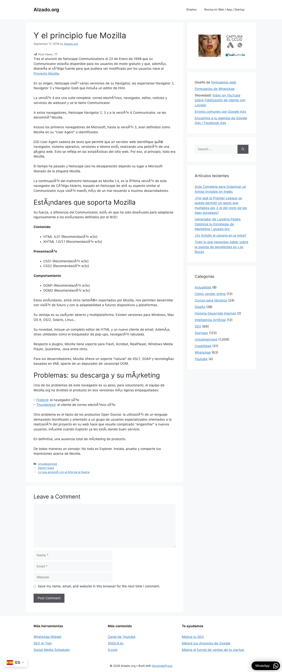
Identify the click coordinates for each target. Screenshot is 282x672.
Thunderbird (45, 405)
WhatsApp (203, 352)
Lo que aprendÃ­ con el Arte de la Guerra (63, 472)
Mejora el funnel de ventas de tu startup (213, 650)
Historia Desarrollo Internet (215, 313)
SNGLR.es (116, 643)
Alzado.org (46, 9)
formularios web (223, 82)
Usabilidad (203, 346)
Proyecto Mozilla (46, 73)
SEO (198, 326)
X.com (112, 650)
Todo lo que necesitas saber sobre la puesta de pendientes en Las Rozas (221, 247)
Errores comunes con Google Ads (220, 112)
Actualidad (203, 287)
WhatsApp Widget (47, 637)
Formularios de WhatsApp (214, 89)
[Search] (242, 149)
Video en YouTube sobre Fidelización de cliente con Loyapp (220, 100)
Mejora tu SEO (193, 637)
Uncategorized (47, 463)
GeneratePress (162, 666)
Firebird (42, 400)
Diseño (200, 307)
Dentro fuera (46, 467)
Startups (201, 333)
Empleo (191, 9)
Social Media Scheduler (52, 650)
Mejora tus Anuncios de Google (206, 643)
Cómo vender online (210, 294)
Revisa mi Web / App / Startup (224, 9)
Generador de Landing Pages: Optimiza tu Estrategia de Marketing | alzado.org (218, 224)
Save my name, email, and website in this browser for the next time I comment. (99, 586)
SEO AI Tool (43, 643)
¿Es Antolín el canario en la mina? (220, 235)
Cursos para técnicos (211, 300)
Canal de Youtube (121, 637)
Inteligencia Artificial (210, 320)
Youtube (201, 359)
